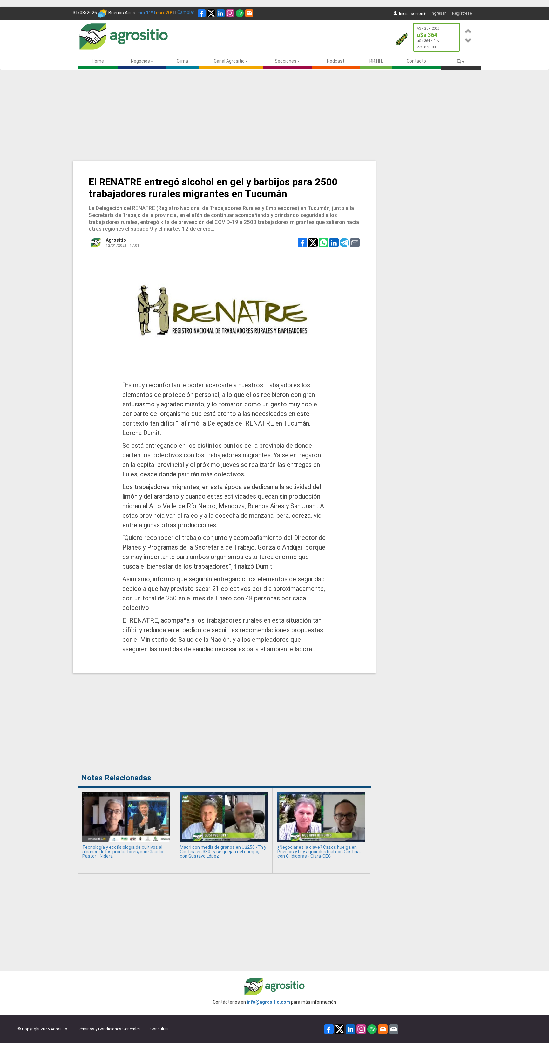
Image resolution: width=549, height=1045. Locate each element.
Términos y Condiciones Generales (109, 1029)
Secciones (285, 61)
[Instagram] (230, 13)
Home (98, 61)
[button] (468, 30)
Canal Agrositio (229, 61)
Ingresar (438, 13)
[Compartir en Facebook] (302, 242)
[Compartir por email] (355, 242)
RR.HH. (376, 61)
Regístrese (462, 13)
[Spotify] (240, 13)
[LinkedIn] (221, 13)
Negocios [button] (140, 61)
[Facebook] (202, 13)
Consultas (159, 1029)
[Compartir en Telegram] (344, 242)
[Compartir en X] (313, 242)
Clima (182, 61)
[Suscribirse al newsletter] (249, 13)
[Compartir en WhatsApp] (323, 242)
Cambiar (185, 12)
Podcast (335, 61)
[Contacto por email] (393, 1029)
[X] (211, 13)
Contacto (416, 61)
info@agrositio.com (268, 1002)
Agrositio (116, 240)
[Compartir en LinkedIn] (334, 242)
